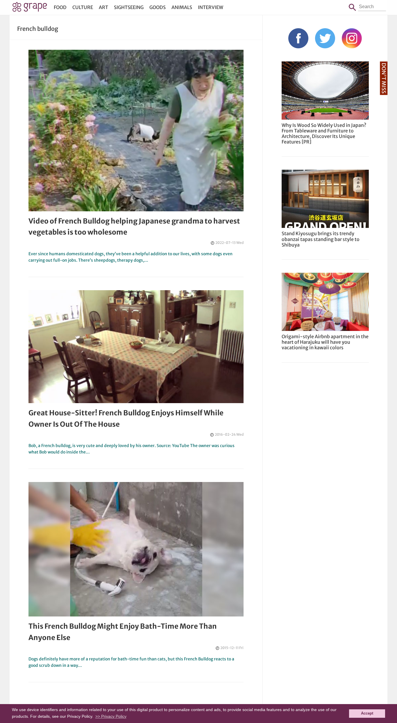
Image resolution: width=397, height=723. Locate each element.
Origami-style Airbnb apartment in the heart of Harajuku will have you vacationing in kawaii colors (325, 342)
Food (60, 7)
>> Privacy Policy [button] (110, 716)
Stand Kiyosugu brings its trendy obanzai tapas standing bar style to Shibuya (321, 239)
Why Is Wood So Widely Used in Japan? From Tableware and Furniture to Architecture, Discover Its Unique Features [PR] (324, 133)
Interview (210, 7)
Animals (181, 7)
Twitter (325, 38)
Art (103, 7)
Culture (82, 7)
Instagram (352, 38)
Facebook (298, 38)
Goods (157, 7)
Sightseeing (129, 7)
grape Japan (30, 8)
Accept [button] (367, 713)
